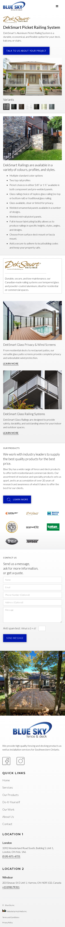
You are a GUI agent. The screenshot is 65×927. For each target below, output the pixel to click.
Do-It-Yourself (11, 802)
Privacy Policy (7, 922)
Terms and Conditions (10, 917)
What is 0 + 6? (28, 628)
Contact (7, 824)
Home (6, 780)
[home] (14, 6)
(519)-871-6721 (11, 856)
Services (7, 787)
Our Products (10, 795)
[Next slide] (56, 77)
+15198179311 (11, 887)
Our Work (8, 809)
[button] (57, 6)
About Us (8, 816)
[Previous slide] (9, 77)
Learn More (11, 363)
